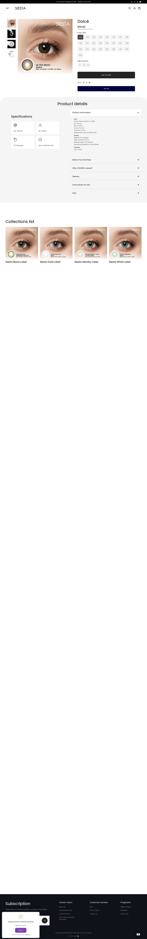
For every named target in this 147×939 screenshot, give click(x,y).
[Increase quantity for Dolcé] (88, 65)
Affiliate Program (125, 907)
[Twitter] (131, 2)
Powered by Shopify (86, 933)
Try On (106, 88)
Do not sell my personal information (66, 918)
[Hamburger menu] (8, 8)
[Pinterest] (89, 82)
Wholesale (123, 910)
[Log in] (134, 8)
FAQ (91, 907)
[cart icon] (139, 8)
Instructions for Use (65, 910)
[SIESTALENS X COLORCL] (20, 8)
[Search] (129, 8)
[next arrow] (69, 47)
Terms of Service (64, 914)
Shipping (80, 29)
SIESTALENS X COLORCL (73, 933)
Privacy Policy (94, 910)
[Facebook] (83, 82)
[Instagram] (134, 2)
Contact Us (93, 914)
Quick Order (124, 914)
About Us (62, 907)
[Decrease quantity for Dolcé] (79, 65)
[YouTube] (140, 2)
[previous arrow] (22, 47)
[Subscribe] (45, 920)
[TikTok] (137, 2)
